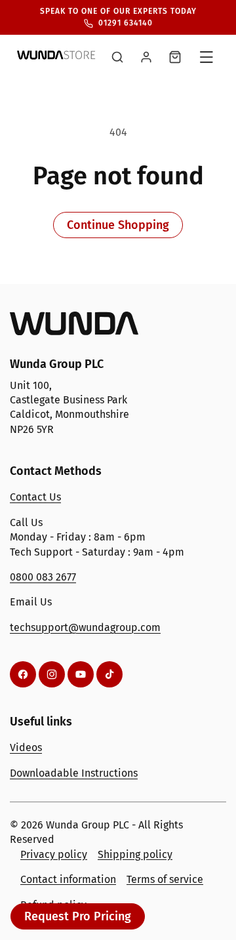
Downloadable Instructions (74, 773)
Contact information (68, 879)
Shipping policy (135, 854)
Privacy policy (53, 854)
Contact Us (35, 497)
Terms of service (165, 879)
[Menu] (206, 57)
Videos (26, 747)
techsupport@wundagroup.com (85, 627)
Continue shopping (118, 225)
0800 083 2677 (43, 577)
